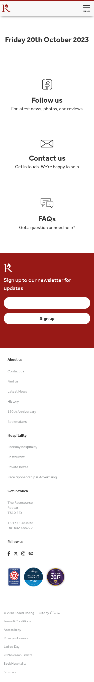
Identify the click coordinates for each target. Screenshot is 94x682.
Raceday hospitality (22, 446)
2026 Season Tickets (18, 655)
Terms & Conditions (17, 621)
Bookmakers (17, 421)
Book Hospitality (15, 663)
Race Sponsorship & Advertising (32, 477)
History (13, 401)
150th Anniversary (22, 411)
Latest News (17, 391)
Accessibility (12, 630)
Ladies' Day (12, 646)
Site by (44, 613)
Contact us (16, 371)
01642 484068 (22, 522)
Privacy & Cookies (16, 638)
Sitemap (10, 672)
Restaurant (16, 457)
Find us (13, 381)
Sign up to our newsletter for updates (37, 284)
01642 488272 (21, 527)
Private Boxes (18, 467)
